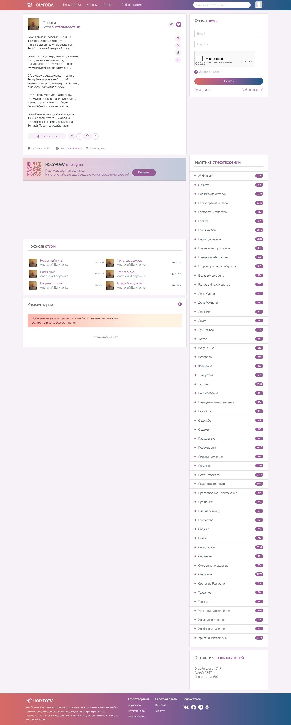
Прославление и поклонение (229, 493)
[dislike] (87, 136)
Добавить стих (131, 5)
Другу (229, 321)
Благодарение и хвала (230, 203)
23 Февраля (229, 176)
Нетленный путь (51, 260)
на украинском (136, 711)
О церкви (229, 429)
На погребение (229, 393)
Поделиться (49, 136)
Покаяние (230, 466)
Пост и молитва (230, 475)
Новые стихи (72, 5)
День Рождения (229, 302)
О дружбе (229, 420)
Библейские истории (230, 194)
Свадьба (229, 529)
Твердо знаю (125, 272)
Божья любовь (230, 230)
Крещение (229, 366)
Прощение (229, 502)
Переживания (230, 447)
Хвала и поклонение (230, 620)
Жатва (229, 339)
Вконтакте (161, 705)
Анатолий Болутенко (66, 27)
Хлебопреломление (229, 629)
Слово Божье (230, 547)
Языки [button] (108, 5)
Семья (229, 538)
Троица (229, 602)
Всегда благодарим (130, 283)
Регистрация (203, 90)
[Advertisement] (104, 211)
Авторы (92, 5)
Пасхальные (229, 438)
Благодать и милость (229, 212)
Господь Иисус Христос (229, 284)
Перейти (144, 172)
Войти (229, 81)
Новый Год (229, 411)
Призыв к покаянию (230, 484)
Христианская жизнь (230, 638)
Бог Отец (229, 221)
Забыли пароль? (252, 90)
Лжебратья (229, 375)
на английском (136, 716)
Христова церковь (129, 260)
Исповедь (229, 357)
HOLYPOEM (55, 164)
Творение (229, 592)
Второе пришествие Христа (229, 266)
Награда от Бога (51, 283)
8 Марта (229, 185)
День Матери (229, 294)
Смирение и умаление (229, 565)
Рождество (229, 520)
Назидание (47, 272)
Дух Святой (230, 330)
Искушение (229, 348)
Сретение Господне (229, 583)
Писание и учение (229, 457)
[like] (72, 136)
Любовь (230, 384)
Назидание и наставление (229, 402)
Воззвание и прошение (229, 248)
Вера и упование (230, 239)
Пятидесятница (229, 511)
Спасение (230, 574)
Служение (229, 556)
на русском (134, 705)
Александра (75, 148)
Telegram (160, 711)
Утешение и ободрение (230, 611)
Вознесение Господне (229, 257)
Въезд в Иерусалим (229, 275)
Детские (229, 312)
